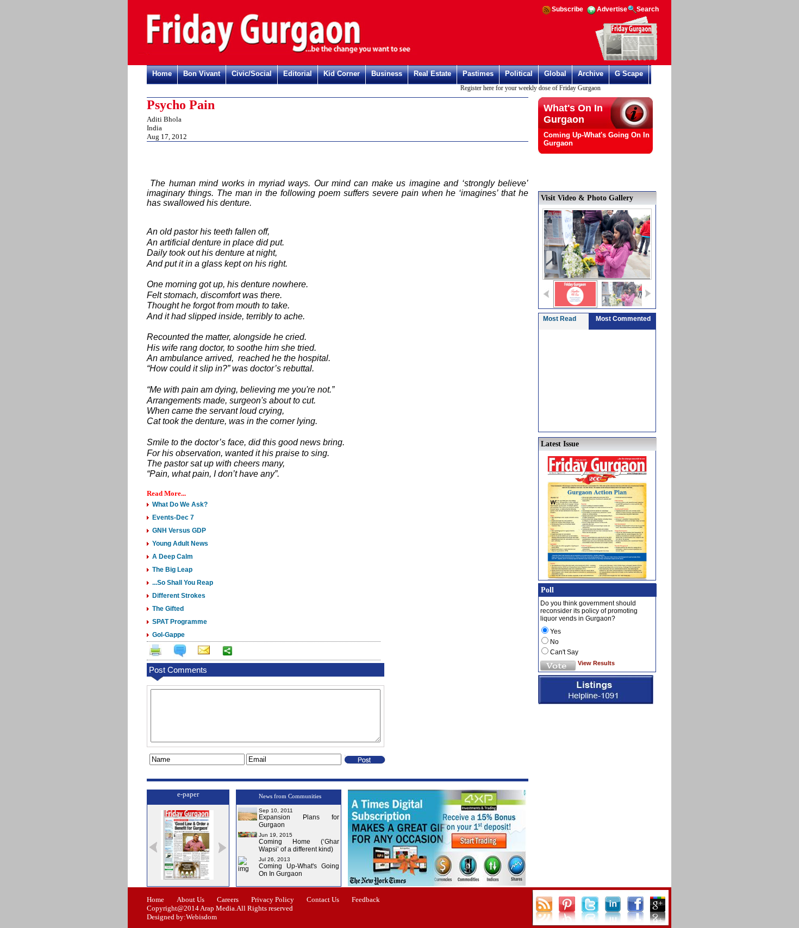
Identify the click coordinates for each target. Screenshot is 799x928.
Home (162, 74)
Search (647, 9)
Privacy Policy (272, 899)
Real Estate (432, 74)
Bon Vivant (201, 74)
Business (386, 74)
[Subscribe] (626, 58)
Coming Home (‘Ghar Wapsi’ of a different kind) (299, 845)
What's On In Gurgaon (573, 114)
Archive (590, 74)
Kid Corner (341, 74)
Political (519, 74)
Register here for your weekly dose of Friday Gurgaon (521, 88)
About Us (190, 899)
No (554, 642)
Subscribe (567, 9)
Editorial (297, 74)
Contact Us (323, 899)
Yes (555, 631)
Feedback (366, 899)
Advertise (612, 9)
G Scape (629, 74)
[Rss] (546, 13)
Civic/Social (252, 74)
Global (555, 74)
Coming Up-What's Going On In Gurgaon (299, 870)
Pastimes (478, 74)
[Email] (203, 652)
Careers (228, 899)
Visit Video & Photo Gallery (587, 198)
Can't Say (564, 652)
